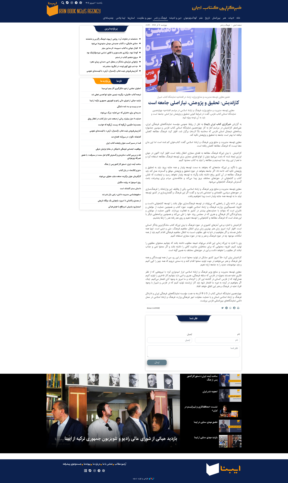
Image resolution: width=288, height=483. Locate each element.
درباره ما (96, 464)
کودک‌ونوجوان (190, 18)
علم (201, 18)
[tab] (119, 81)
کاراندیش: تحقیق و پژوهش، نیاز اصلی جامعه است (193, 103)
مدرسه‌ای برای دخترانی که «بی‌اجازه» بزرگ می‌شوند (120, 112)
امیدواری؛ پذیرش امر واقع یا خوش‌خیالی (124, 206)
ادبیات (231, 18)
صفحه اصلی (237, 25)
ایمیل (189, 334)
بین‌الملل (216, 18)
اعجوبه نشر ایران (210, 391)
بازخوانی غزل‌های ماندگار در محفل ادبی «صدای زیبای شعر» (114, 61)
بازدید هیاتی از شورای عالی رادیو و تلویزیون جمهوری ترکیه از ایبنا (115, 100)
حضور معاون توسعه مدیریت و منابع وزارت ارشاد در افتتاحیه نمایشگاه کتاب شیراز (193, 97)
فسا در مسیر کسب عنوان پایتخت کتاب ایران (123, 143)
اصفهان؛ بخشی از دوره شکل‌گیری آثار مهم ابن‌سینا (121, 88)
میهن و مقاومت (144, 18)
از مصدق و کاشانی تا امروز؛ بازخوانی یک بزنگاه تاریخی (119, 200)
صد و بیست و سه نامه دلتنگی (129, 106)
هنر (224, 18)
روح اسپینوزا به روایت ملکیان (129, 182)
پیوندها (87, 464)
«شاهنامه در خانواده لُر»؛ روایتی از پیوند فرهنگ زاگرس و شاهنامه (112, 39)
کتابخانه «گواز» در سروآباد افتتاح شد (126, 137)
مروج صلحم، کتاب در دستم (127, 57)
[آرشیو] (85, 471)
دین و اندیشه (175, 18)
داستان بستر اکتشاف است (130, 188)
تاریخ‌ (207, 18)
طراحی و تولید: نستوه (140, 478)
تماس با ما (107, 464)
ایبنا (217, 8)
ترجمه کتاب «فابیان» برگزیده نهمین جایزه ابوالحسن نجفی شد (116, 94)
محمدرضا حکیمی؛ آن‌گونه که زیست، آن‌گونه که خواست (119, 124)
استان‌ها (131, 18)
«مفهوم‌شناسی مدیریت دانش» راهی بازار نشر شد (121, 194)
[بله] (90, 471)
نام (238, 334)
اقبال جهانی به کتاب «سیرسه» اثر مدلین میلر (120, 48)
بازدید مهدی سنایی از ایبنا (206, 437)
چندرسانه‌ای (108, 18)
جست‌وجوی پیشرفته (72, 464)
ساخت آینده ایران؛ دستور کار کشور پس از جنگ (122, 164)
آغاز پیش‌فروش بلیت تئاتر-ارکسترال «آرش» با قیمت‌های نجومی (112, 71)
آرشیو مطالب (120, 464)
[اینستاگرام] (94, 471)
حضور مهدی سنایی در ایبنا (206, 422)
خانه (238, 18)
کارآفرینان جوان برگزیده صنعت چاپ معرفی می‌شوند (120, 176)
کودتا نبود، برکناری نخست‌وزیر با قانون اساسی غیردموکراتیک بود (112, 52)
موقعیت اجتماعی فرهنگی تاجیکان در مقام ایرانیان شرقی (118, 149)
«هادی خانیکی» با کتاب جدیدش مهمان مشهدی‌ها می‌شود (114, 43)
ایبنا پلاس (120, 18)
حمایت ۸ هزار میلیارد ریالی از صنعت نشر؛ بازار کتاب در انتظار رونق (114, 118)
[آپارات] (103, 471)
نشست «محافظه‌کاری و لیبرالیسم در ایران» (201, 408)
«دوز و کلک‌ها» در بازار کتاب (130, 170)
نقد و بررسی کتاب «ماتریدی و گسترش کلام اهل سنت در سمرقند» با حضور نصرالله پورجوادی (111, 156)
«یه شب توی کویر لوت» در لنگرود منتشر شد (120, 66)
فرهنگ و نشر (160, 18)
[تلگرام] (99, 471)
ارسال (156, 362)
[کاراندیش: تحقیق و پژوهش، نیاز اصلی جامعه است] (194, 60)
